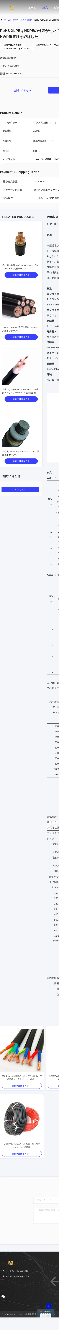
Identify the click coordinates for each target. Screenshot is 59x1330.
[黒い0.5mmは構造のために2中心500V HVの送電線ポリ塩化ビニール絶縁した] (22, 1050)
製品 (45, 7)
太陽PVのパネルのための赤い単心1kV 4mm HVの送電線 (22, 1146)
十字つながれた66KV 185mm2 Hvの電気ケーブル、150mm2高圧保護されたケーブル (20, 392)
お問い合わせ (21, 90)
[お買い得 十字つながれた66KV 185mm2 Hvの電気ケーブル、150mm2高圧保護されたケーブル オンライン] (21, 366)
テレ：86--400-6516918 (16, 1271)
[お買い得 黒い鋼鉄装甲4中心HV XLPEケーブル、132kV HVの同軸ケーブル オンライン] (21, 242)
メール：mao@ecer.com (17, 1276)
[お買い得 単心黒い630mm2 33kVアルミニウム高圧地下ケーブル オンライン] (21, 428)
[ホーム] (12, 7)
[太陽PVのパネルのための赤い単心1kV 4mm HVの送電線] (22, 1118)
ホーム (32, 7)
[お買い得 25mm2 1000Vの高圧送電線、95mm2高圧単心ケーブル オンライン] (21, 304)
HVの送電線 (25, 20)
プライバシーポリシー (11, 1314)
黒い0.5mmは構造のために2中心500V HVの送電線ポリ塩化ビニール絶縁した (22, 1077)
